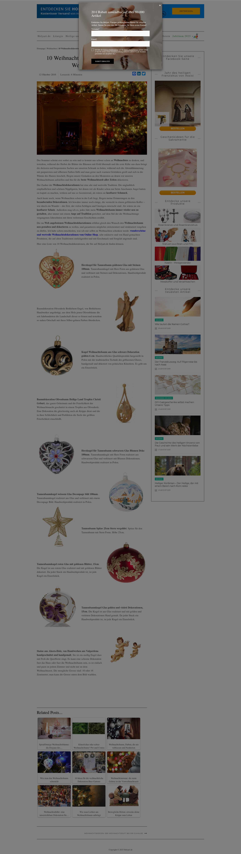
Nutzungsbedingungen (110, 51)
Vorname (95, 31)
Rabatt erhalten (102, 63)
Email (94, 41)
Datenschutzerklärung (131, 51)
